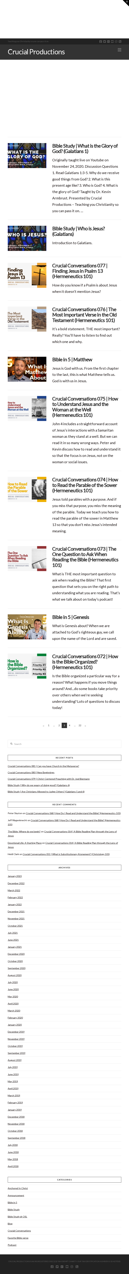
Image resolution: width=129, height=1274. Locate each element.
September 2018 (16, 1137)
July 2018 (13, 1145)
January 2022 (15, 904)
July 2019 (13, 1067)
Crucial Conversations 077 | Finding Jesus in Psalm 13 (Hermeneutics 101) (79, 270)
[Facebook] (100, 41)
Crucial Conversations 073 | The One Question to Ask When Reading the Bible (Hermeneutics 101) (85, 557)
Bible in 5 (12, 1202)
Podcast (12, 1244)
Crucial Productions (36, 51)
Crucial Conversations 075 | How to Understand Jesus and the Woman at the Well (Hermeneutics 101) (85, 407)
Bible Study (14, 1209)
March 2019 (14, 1095)
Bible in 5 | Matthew (72, 359)
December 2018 (16, 1116)
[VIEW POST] (27, 155)
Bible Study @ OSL (17, 1216)
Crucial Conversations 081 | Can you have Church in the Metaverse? (43, 766)
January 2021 (15, 946)
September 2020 (16, 968)
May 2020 (13, 996)
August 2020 (15, 975)
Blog (10, 1223)
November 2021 (16, 918)
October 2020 (15, 961)
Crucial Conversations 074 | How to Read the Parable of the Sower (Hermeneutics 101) (85, 484)
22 (80, 725)
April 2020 (13, 1003)
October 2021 (15, 925)
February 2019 (15, 1102)
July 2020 (13, 982)
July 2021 (13, 932)
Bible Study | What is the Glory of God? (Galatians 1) (85, 148)
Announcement (16, 1195)
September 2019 (16, 1053)
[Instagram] (116, 41)
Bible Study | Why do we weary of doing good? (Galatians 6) (39, 785)
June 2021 (13, 939)
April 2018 (13, 1166)
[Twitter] (104, 41)
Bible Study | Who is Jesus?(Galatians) (78, 231)
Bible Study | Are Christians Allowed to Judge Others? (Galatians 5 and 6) (46, 791)
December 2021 (16, 911)
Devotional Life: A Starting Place (25, 842)
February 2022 (15, 897)
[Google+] (108, 41)
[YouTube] (112, 41)
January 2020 (15, 1024)
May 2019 (13, 1081)
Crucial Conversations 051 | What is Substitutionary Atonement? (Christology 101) (66, 854)
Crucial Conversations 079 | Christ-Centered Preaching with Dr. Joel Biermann (49, 778)
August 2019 (15, 1060)
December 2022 (16, 883)
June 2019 (13, 1074)
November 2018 (16, 1123)
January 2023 (15, 876)
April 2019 (13, 1088)
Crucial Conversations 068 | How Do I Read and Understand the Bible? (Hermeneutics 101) (73, 813)
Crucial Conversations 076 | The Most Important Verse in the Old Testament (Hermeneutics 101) (84, 314)
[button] (119, 50)
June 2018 (13, 1152)
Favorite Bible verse (18, 1237)
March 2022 (14, 890)
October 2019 (15, 1046)
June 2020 (13, 989)
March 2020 (14, 1010)
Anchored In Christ (18, 1188)
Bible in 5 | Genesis (70, 617)
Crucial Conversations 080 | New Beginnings (31, 772)
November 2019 (16, 1039)
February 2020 (15, 1017)
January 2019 (15, 1109)
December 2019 (16, 1031)
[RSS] (120, 41)
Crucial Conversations (19, 1230)
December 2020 (16, 953)
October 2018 (15, 1130)
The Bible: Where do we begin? (24, 831)
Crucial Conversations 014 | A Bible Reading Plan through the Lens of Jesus (62, 833)
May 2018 (13, 1159)
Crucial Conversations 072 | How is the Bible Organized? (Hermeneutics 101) (85, 661)
